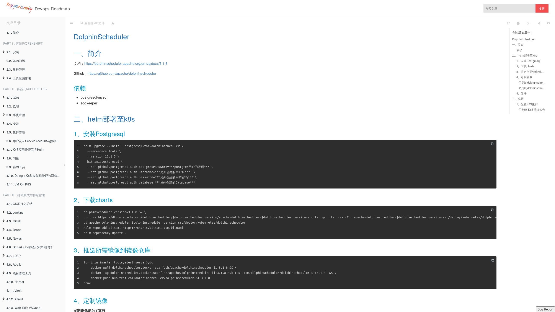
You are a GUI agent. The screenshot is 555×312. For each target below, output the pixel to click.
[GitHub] (548, 22)
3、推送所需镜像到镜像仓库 (531, 72)
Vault (14, 290)
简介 (13, 32)
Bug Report (545, 309)
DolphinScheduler (523, 39)
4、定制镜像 (524, 77)
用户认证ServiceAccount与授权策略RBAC (36, 141)
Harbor (15, 282)
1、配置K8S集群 (527, 104)
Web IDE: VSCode (23, 308)
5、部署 (521, 93)
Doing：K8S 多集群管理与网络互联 (35, 175)
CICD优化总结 (20, 204)
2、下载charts (525, 66)
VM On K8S (19, 184)
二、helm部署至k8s (524, 55)
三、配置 (518, 99)
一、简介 (518, 44)
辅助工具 (16, 167)
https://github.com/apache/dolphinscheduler (122, 73)
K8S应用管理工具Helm (25, 149)
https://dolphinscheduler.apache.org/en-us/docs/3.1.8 (125, 63)
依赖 (519, 50)
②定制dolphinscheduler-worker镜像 (532, 88)
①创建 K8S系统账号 (532, 109)
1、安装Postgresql (528, 61)
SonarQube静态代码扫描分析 (30, 247)
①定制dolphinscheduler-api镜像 (532, 82)
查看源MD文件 (93, 23)
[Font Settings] (113, 22)
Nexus (14, 238)
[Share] (539, 22)
